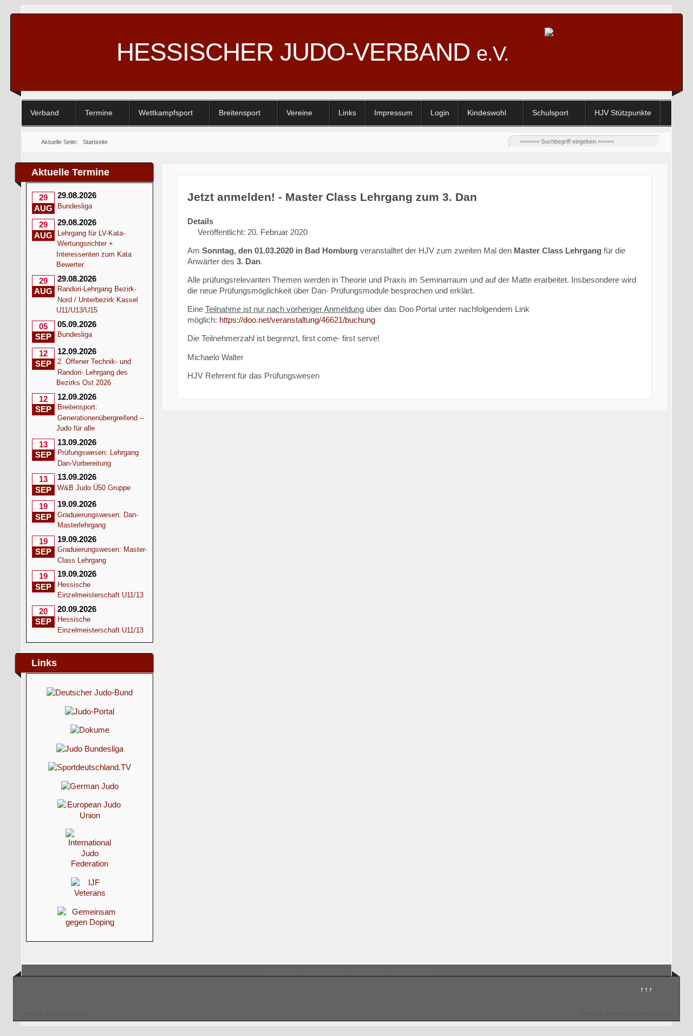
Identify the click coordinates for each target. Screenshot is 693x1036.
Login (439, 112)
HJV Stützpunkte (622, 112)
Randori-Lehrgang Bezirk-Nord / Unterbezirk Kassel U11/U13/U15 (97, 299)
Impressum (393, 112)
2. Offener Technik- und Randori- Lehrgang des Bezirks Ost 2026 (93, 372)
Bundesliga (74, 206)
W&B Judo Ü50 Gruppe (93, 488)
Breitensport (239, 112)
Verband (44, 112)
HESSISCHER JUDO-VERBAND (312, 52)
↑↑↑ (646, 989)
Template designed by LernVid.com (624, 1014)
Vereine (299, 112)
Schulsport (550, 112)
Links (347, 112)
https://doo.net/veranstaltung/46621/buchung (297, 319)
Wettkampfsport (166, 112)
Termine (99, 112)
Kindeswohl (486, 112)
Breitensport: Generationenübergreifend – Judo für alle (99, 417)
